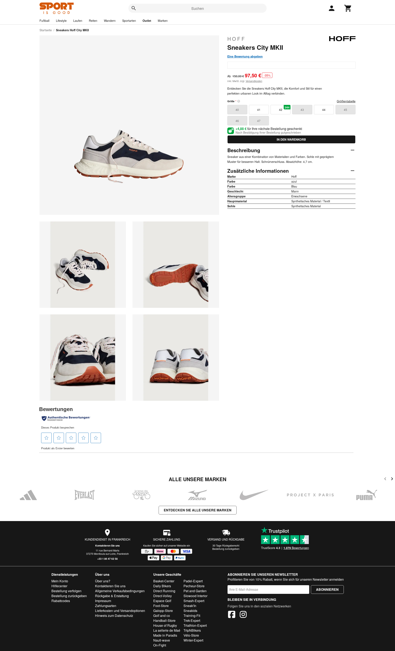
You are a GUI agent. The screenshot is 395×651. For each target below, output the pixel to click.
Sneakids (190, 610)
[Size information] (238, 101)
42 (284, 108)
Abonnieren (327, 589)
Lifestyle (61, 21)
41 (258, 110)
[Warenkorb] (348, 8)
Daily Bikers (162, 586)
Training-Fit (192, 615)
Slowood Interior (195, 595)
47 (258, 121)
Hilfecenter (59, 586)
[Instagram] (243, 615)
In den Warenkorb (291, 139)
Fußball (44, 21)
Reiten (93, 21)
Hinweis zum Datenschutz (114, 615)
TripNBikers (192, 630)
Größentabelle (346, 101)
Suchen (197, 8)
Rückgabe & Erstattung (112, 595)
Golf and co (161, 615)
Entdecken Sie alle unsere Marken (197, 510)
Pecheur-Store (194, 586)
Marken (163, 21)
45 (345, 110)
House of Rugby (165, 625)
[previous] (385, 479)
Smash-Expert (194, 600)
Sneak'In (190, 605)
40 (237, 110)
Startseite (46, 30)
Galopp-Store (163, 610)
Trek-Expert (192, 620)
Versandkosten (254, 81)
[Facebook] (232, 615)
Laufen (77, 21)
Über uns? (102, 581)
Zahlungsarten (105, 605)
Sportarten (129, 21)
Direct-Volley (162, 595)
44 (323, 110)
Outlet (147, 21)
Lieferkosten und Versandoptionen (120, 610)
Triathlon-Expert (195, 625)
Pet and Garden (195, 590)
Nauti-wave (161, 640)
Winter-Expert (193, 640)
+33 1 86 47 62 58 (107, 559)
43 (302, 110)
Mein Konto (59, 581)
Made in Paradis (165, 635)
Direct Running (164, 590)
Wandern (110, 21)
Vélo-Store (191, 635)
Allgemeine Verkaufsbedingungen (120, 590)
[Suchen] (134, 8)
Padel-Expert (193, 581)
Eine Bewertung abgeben (245, 56)
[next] (392, 479)
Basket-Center (163, 581)
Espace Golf (162, 600)
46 (237, 121)
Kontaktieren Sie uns (107, 545)
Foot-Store (161, 605)
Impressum (103, 600)
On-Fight (159, 645)
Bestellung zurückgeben (225, 548)
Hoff (236, 38)
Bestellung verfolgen (66, 590)
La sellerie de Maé (166, 630)
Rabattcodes (60, 600)
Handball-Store (164, 620)
